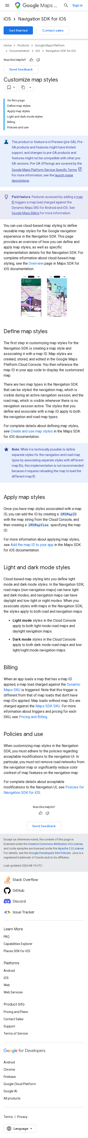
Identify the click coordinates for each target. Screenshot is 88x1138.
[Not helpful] (38, 60)
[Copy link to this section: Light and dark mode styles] (74, 568)
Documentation (19, 50)
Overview (36, 263)
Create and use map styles (32, 431)
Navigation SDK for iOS (42, 19)
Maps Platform (50, 5)
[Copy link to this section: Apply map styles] (49, 497)
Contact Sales (13, 1019)
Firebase (10, 1077)
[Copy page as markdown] (23, 87)
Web (7, 985)
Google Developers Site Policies (50, 853)
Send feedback (21, 69)
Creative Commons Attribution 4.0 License (55, 844)
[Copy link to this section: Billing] (22, 668)
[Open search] (66, 5)
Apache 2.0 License (70, 848)
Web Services (13, 992)
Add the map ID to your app (32, 545)
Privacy (22, 1117)
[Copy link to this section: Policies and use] (47, 734)
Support (9, 1026)
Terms (8, 1117)
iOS (7, 19)
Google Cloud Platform (20, 1084)
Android (9, 970)
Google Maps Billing (25, 213)
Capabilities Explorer (18, 944)
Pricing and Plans (16, 1012)
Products (23, 45)
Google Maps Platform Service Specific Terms (44, 170)
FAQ (6, 936)
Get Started (18, 30)
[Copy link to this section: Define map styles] (52, 332)
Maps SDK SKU (47, 706)
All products (12, 1098)
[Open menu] (7, 5)
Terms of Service (16, 1033)
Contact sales (53, 30)
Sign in (77, 5)
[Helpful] (31, 60)
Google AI (10, 1091)
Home (8, 45)
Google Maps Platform (50, 45)
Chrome (9, 1069)
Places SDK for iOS (17, 951)
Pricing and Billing (33, 717)
